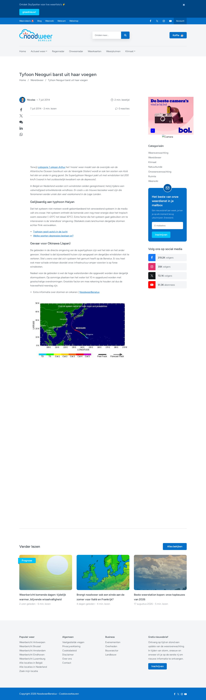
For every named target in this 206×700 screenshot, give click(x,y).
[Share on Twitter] (21, 115)
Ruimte (152, 176)
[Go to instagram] (163, 21)
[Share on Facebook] (21, 109)
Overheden (111, 646)
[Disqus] (74, 475)
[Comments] (21, 121)
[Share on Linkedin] (21, 128)
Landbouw (110, 654)
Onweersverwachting (159, 171)
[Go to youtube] (170, 21)
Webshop (73, 21)
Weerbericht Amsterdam (32, 650)
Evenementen (112, 642)
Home (22, 80)
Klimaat (152, 162)
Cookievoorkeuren (69, 693)
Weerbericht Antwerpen (32, 642)
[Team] (22, 100)
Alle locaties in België (31, 662)
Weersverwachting (158, 152)
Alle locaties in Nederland (33, 666)
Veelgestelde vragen (73, 642)
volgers (165, 257)
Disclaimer (68, 654)
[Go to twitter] (157, 21)
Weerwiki (49, 21)
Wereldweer (36, 80)
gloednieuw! (29, 12)
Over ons (67, 658)
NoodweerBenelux (89, 292)
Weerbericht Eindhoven (31, 654)
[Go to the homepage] (35, 35)
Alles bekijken (174, 546)
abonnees (166, 284)
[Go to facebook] (150, 21)
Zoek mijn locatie (28, 671)
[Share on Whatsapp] (21, 134)
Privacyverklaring (71, 646)
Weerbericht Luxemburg (32, 658)
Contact (66, 662)
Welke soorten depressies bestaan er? (53, 235)
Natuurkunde (155, 166)
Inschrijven (161, 234)
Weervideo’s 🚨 (26, 21)
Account (180, 21)
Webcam (61, 21)
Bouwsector (111, 650)
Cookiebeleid (69, 650)
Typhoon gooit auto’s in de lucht (50, 231)
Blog (39, 21)
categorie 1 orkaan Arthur (51, 167)
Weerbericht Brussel (30, 646)
